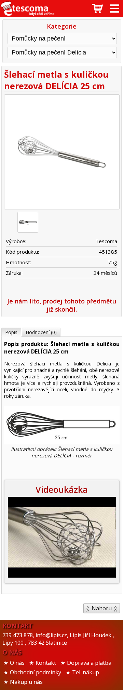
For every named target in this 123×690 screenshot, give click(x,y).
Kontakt (46, 663)
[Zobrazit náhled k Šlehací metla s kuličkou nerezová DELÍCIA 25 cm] (61, 152)
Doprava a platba (89, 663)
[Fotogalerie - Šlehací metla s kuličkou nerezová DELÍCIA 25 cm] (27, 222)
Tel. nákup (85, 672)
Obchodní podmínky (35, 672)
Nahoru (102, 608)
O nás (17, 663)
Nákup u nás (26, 682)
